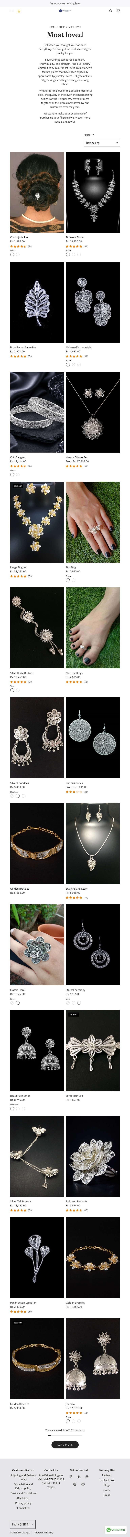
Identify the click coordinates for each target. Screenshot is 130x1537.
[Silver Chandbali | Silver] (12, 796)
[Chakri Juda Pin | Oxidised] (17, 254)
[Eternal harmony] (93, 944)
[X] (79, 1477)
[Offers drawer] (19, 11)
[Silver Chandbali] (37, 737)
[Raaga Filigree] (37, 522)
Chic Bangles (17, 457)
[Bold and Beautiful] (93, 1156)
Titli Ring (71, 567)
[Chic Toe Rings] (93, 627)
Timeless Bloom (75, 237)
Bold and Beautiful (77, 1201)
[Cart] (118, 11)
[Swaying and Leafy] (93, 843)
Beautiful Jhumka (20, 1095)
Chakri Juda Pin (19, 237)
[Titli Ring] (93, 522)
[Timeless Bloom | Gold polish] (79, 254)
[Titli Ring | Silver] (68, 580)
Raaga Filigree (18, 567)
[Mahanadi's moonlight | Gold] (79, 364)
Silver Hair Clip (74, 1095)
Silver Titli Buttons (20, 1201)
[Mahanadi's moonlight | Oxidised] (73, 364)
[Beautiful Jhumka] (37, 1050)
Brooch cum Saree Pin (23, 347)
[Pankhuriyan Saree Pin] (37, 1257)
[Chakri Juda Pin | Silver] (12, 254)
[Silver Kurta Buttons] (37, 627)
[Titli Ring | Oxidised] (73, 580)
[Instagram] (87, 1477)
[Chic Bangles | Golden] (17, 474)
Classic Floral (17, 990)
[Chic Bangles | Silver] (12, 474)
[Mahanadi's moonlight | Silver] (68, 364)
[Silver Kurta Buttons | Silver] (12, 690)
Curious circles (74, 783)
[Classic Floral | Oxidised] (12, 1003)
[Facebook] (70, 1477)
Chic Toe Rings (74, 673)
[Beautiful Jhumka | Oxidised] (12, 1108)
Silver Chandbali (19, 783)
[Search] (110, 11)
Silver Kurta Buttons (21, 673)
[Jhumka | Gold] (79, 1421)
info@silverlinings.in (51, 1475)
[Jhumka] (93, 1358)
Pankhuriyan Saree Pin (23, 1302)
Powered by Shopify (44, 1532)
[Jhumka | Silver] (68, 1421)
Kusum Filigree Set (76, 457)
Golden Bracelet (19, 888)
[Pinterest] (75, 1484)
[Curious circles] (93, 737)
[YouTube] (83, 1484)
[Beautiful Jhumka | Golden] (23, 1108)
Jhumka (70, 1404)
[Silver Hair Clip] (93, 1050)
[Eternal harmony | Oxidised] (73, 1003)
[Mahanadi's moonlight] (93, 302)
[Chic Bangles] (37, 412)
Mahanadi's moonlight (79, 347)
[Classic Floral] (37, 944)
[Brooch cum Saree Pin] (37, 302)
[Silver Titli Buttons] (37, 1156)
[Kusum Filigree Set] (93, 412)
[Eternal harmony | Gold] (79, 1003)
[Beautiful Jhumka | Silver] (17, 1108)
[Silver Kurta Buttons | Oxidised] (17, 690)
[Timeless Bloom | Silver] (68, 254)
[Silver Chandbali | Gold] (23, 796)
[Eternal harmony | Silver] (68, 1003)
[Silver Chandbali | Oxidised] (17, 796)
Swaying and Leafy (77, 888)
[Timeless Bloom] (93, 192)
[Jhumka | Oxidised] (73, 1421)
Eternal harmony (75, 990)
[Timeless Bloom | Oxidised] (73, 254)
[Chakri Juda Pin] (37, 192)
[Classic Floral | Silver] (17, 1003)
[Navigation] (11, 11)
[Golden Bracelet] (37, 843)
